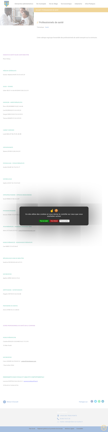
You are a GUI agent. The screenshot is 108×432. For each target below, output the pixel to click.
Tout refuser (54, 221)
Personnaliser (64, 221)
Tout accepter (44, 221)
